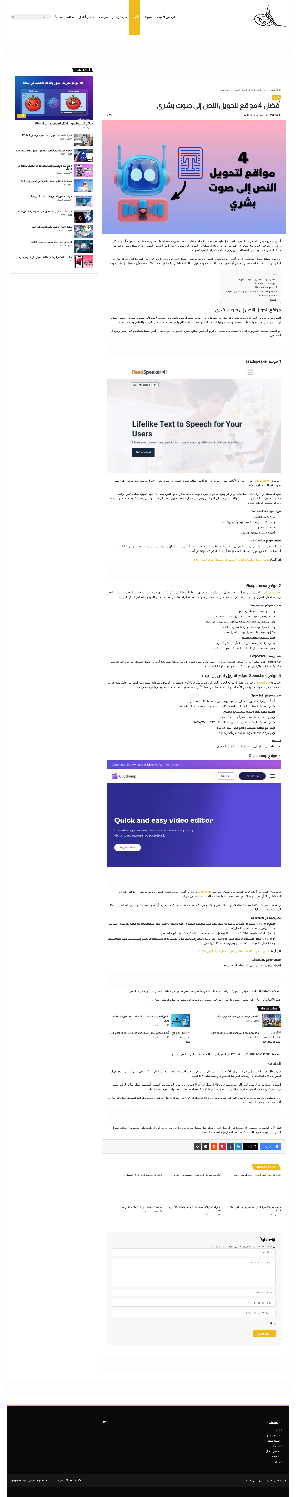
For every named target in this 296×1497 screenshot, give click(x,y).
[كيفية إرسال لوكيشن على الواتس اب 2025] (83, 231)
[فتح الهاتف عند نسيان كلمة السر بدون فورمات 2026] (83, 140)
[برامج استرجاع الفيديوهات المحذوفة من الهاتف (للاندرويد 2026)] (194, 1188)
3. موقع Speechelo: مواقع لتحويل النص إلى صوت (251, 291)
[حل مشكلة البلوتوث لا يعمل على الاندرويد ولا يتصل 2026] (83, 216)
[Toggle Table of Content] (273, 274)
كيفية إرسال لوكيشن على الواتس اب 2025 (52, 226)
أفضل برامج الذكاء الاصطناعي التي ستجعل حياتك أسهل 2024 (234, 951)
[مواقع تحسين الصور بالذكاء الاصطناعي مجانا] (134, 1188)
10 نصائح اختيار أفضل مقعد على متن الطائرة (51, 242)
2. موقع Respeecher (266, 287)
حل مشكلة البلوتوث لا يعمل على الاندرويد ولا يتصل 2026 (45, 211)
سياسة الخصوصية (19, 1480)
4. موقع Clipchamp (267, 295)
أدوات (135, 17)
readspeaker (262, 480)
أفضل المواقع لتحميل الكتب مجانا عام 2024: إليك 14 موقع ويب (139, 1032)
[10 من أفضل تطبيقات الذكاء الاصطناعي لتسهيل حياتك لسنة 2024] (180, 1020)
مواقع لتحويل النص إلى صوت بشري (258, 279)
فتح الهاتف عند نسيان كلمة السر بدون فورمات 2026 (47, 135)
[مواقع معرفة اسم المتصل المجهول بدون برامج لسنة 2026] (253, 1188)
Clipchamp (205, 891)
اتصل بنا (49, 1480)
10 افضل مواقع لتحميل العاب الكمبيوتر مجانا (238, 1016)
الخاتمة (273, 299)
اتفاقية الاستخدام (36, 1480)
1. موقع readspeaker (266, 283)
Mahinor (274, 115)
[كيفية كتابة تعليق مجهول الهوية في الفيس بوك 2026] (83, 185)
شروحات (147, 17)
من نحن (59, 1480)
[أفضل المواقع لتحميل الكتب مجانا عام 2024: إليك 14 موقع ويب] (180, 1037)
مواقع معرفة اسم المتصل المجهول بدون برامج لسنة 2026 (44, 150)
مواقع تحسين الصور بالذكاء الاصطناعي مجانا (141, 1207)
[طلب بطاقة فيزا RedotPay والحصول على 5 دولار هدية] (83, 261)
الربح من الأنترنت (166, 17)
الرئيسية (274, 90)
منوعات (103, 17)
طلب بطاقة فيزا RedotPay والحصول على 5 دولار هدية (45, 257)
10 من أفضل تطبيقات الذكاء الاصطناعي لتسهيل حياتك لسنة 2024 (231, 559)
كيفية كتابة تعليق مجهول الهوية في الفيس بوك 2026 (46, 181)
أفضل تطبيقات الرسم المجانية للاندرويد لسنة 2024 (235, 1032)
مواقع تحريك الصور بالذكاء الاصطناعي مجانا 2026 (64, 123)
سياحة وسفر (119, 17)
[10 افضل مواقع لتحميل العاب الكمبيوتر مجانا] (271, 1020)
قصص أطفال (86, 17)
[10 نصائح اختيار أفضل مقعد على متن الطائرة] (83, 246)
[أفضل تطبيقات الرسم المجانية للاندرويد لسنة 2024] (271, 1037)
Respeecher (273, 592)
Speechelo (263, 682)
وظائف (70, 17)
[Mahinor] (268, 17)
